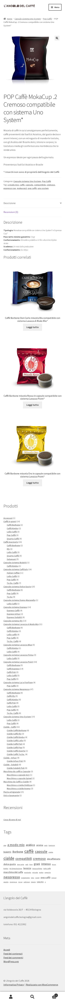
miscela (35, 872)
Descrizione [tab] (9, 203)
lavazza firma (37, 869)
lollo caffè (47, 869)
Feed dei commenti (13, 957)
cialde (8, 858)
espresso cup (9, 188)
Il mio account (11, 997)
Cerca (32, 997)
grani (37, 864)
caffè (22, 184)
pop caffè (32, 188)
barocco (52, 845)
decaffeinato (53, 858)
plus (32, 878)
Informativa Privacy (13, 984)
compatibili (23, 858)
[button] (57, 38)
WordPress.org (11, 961)
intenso (46, 864)
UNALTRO (40, 882)
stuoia (33, 882)
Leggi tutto (32, 327)
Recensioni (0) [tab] (10, 212)
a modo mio (13, 184)
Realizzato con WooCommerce (42, 984)
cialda (51, 852)
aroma (39, 845)
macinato (27, 872)
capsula (29, 184)
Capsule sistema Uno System (28, 18)
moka (41, 872)
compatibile (40, 184)
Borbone (17, 851)
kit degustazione (16, 869)
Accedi (6, 949)
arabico (30, 845)
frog (30, 864)
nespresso (11, 877)
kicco (54, 864)
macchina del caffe (13, 872)
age (4, 845)
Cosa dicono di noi (12, 819)
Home (9, 18)
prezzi (54, 878)
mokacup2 (22, 188)
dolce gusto (9, 864)
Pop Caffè (47, 18)
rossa (20, 882)
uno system (43, 188)
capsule (41, 851)
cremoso (51, 184)
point (37, 878)
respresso (13, 882)
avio (45, 845)
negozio (48, 872)
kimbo (5, 869)
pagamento (25, 878)
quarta (5, 882)
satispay (27, 882)
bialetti (7, 851)
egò (26, 864)
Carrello (50, 994)
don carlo (20, 864)
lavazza (27, 868)
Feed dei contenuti (13, 953)
